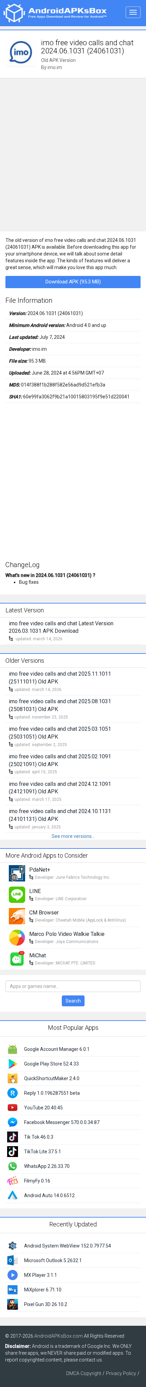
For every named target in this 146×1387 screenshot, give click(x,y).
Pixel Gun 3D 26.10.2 (45, 1304)
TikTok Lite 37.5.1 (42, 1151)
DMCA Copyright (83, 1373)
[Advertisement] (73, 155)
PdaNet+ (39, 869)
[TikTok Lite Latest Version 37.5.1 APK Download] (12, 1151)
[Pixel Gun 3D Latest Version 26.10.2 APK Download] (12, 1303)
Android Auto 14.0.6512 (49, 1195)
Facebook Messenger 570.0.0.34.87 (61, 1122)
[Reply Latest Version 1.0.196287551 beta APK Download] (12, 1092)
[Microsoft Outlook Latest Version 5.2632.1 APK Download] (12, 1259)
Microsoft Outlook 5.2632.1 (53, 1260)
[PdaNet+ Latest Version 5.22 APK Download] (17, 873)
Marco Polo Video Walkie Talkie (67, 934)
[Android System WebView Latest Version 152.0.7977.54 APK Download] (12, 1245)
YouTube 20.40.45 (43, 1107)
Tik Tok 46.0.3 (38, 1137)
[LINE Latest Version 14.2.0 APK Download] (17, 894)
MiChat (37, 955)
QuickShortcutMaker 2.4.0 (51, 1078)
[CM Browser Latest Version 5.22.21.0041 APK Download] (17, 916)
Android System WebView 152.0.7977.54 (67, 1246)
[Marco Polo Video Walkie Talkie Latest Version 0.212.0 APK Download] (17, 937)
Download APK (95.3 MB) (73, 282)
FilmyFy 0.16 (37, 1181)
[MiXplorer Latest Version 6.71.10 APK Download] (12, 1289)
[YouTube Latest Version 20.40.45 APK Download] (12, 1107)
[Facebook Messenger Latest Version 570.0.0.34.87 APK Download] (12, 1122)
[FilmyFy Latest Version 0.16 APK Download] (12, 1180)
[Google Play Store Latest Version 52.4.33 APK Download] (12, 1063)
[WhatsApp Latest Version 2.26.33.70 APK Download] (12, 1166)
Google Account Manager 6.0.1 (57, 1049)
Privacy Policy (121, 1373)
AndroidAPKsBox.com (58, 1336)
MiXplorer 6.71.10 (42, 1289)
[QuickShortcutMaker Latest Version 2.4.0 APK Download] (12, 1078)
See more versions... (73, 836)
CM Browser (44, 912)
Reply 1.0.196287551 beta (52, 1093)
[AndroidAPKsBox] (54, 12)
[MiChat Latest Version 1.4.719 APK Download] (17, 958)
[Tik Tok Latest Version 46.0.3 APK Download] (12, 1136)
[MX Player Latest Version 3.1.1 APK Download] (12, 1274)
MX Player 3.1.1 (40, 1275)
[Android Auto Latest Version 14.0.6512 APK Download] (12, 1195)
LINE (35, 891)
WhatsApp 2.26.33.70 (47, 1166)
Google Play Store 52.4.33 (51, 1064)
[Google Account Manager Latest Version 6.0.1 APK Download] (12, 1049)
